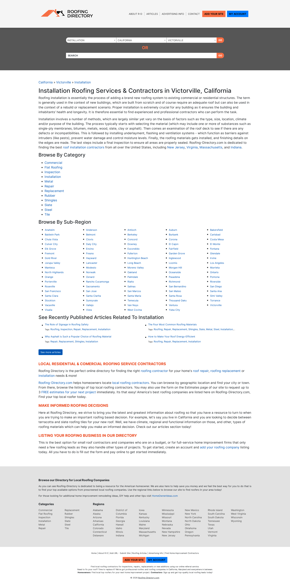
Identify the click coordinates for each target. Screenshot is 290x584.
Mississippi (168, 513)
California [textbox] (125, 40)
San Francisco (53, 291)
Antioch (131, 229)
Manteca (50, 267)
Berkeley (132, 234)
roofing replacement (225, 371)
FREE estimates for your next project (68, 392)
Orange (49, 276)
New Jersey (176, 147)
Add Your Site (213, 13)
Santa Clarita (93, 295)
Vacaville (50, 305)
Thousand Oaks (178, 300)
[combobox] (91, 40)
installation (47, 376)
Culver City (51, 244)
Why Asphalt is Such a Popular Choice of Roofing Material (78, 336)
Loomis (173, 262)
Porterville (51, 281)
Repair (49, 186)
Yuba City (174, 309)
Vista (89, 309)
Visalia (48, 309)
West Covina (134, 309)
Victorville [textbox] (175, 40)
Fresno (90, 253)
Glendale (215, 253)
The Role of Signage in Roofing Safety (67, 324)
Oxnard (90, 276)
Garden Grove (177, 253)
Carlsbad (215, 234)
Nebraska (167, 524)
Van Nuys (132, 305)
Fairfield (173, 248)
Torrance (215, 300)
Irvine (213, 258)
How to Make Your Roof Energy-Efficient (171, 336)
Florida (120, 517)
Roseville (50, 286)
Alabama (98, 510)
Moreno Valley (135, 267)
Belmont (90, 234)
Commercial (53, 163)
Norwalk (91, 272)
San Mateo (175, 291)
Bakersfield (216, 229)
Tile (47, 214)
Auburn (173, 229)
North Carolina (193, 517)
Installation (82, 82)
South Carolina (216, 513)
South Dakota (216, 517)
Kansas (143, 513)
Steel (48, 210)
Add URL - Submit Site (120, 553)
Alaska (96, 513)
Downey (132, 244)
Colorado (98, 528)
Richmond (174, 281)
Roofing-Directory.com (55, 383)
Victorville (63, 82)
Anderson (91, 229)
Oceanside (175, 272)
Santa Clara (51, 295)
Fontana (214, 248)
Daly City (91, 244)
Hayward (91, 258)
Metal (49, 181)
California (46, 82)
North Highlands (54, 272)
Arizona (97, 517)
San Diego (216, 286)
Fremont (49, 253)
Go (220, 40)
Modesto (91, 267)
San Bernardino (177, 286)
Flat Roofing (53, 167)
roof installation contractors (83, 147)
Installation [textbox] (75, 40)
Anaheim (50, 229)
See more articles (50, 352)
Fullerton (132, 253)
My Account (237, 13)
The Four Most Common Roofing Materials (172, 324)
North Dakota (193, 520)
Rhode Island (215, 510)
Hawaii (120, 524)
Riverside (215, 281)
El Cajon (173, 244)
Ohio (187, 524)
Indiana (236, 147)
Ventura (173, 305)
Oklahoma (190, 528)
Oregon (189, 531)
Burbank (173, 234)
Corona (173, 239)
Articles (152, 13)
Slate (48, 205)
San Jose (91, 291)
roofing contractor (154, 371)
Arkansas (98, 520)
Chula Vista (51, 239)
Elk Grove (50, 248)
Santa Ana (216, 291)
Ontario (214, 272)
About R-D (135, 13)
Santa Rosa (175, 295)
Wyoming (236, 520)
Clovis (89, 239)
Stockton (50, 300)
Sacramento (93, 286)
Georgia (120, 520)
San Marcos (134, 291)
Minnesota (168, 510)
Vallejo (90, 305)
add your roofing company (219, 447)
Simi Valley (216, 295)
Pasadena (174, 276)
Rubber (50, 195)
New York (190, 513)
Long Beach (134, 262)
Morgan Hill (175, 267)
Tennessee (214, 520)
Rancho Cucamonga (97, 281)
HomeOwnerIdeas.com (165, 495)
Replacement (54, 191)
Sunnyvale (92, 300)
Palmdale (132, 276)
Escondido (133, 248)
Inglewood (175, 258)
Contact (194, 13)
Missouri (166, 517)
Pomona (214, 276)
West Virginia (238, 513)
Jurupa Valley (52, 262)
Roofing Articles (139, 553)
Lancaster (91, 262)
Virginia (192, 147)
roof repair (201, 371)
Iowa (141, 510)
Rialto (130, 281)
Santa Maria (134, 295)
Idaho (119, 528)
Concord (132, 239)
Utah (210, 528)
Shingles (51, 200)
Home (94, 553)
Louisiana (144, 520)
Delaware (98, 535)
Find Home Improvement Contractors (182, 553)
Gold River (51, 258)
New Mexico (192, 510)
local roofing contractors (130, 383)
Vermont (213, 531)
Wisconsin (236, 517)
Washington (237, 510)
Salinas (131, 286)
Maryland (144, 528)
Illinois (119, 531)
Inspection (52, 172)
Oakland (132, 272)
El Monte (215, 244)
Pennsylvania (192, 535)
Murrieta (215, 267)
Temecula (132, 300)
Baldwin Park (52, 234)
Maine (142, 524)
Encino (90, 248)
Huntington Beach (137, 258)
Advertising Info (173, 13)
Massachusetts (211, 147)
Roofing (54, 329)
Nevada (166, 528)
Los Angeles (217, 262)
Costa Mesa (217, 239)
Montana (167, 520)
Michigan (144, 535)
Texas (211, 524)
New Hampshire (171, 531)
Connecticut (100, 531)
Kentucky (144, 517)
